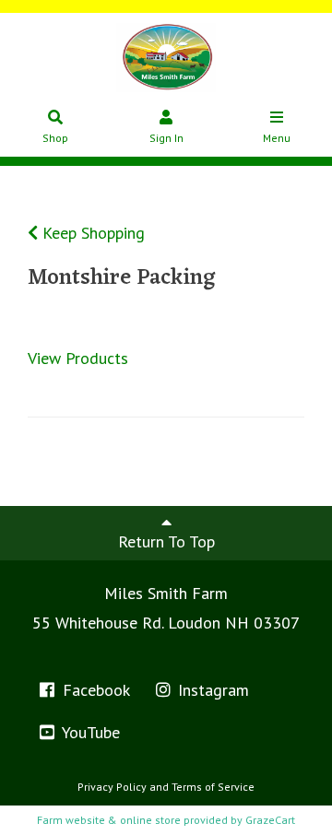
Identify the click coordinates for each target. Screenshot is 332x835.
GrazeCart (270, 820)
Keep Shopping (91, 232)
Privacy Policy (112, 787)
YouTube (89, 732)
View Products (78, 358)
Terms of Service (213, 787)
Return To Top (166, 541)
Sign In (166, 138)
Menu (276, 138)
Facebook (94, 689)
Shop (55, 138)
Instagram (211, 689)
